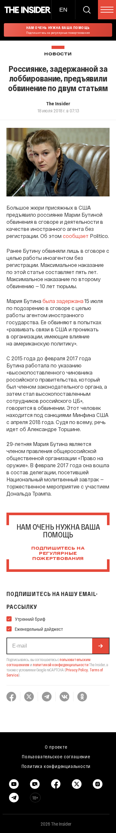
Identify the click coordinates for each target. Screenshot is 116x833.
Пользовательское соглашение (56, 756)
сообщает (76, 236)
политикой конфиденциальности (61, 664)
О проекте (56, 747)
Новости (58, 54)
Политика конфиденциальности (56, 766)
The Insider (58, 103)
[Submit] (100, 646)
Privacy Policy (77, 669)
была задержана (63, 301)
